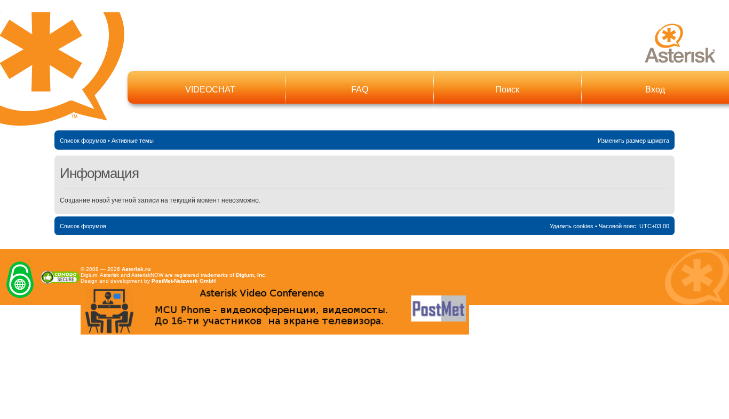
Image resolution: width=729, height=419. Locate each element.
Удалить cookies (571, 226)
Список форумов (83, 140)
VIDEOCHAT (210, 89)
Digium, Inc (250, 275)
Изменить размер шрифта (633, 140)
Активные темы (133, 140)
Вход (655, 89)
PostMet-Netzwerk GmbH (184, 281)
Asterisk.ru (136, 269)
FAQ (359, 89)
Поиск (507, 89)
